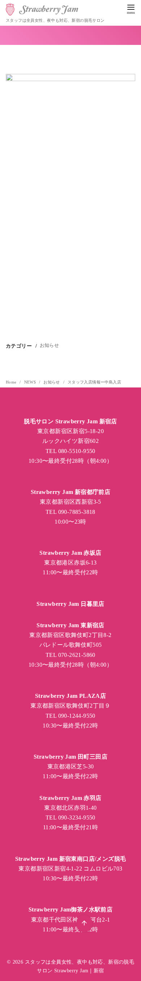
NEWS (30, 382)
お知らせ (49, 345)
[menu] (131, 8)
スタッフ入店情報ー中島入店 (94, 382)
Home (12, 382)
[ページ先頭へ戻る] (84, 923)
